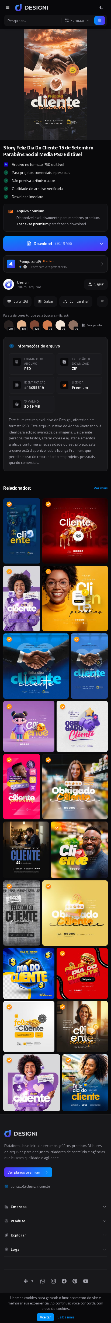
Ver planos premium (24, 1172)
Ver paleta (94, 325)
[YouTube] (86, 1281)
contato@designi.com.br (30, 1186)
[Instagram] (53, 1281)
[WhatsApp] (42, 1281)
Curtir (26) (20, 301)
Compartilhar (79, 301)
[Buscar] (99, 20)
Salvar (48, 301)
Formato (77, 20)
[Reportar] (102, 301)
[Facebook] (64, 1281)
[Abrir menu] (7, 7)
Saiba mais (66, 1317)
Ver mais (101, 488)
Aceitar (45, 1317)
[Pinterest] (75, 1281)
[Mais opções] (101, 243)
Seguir (99, 284)
